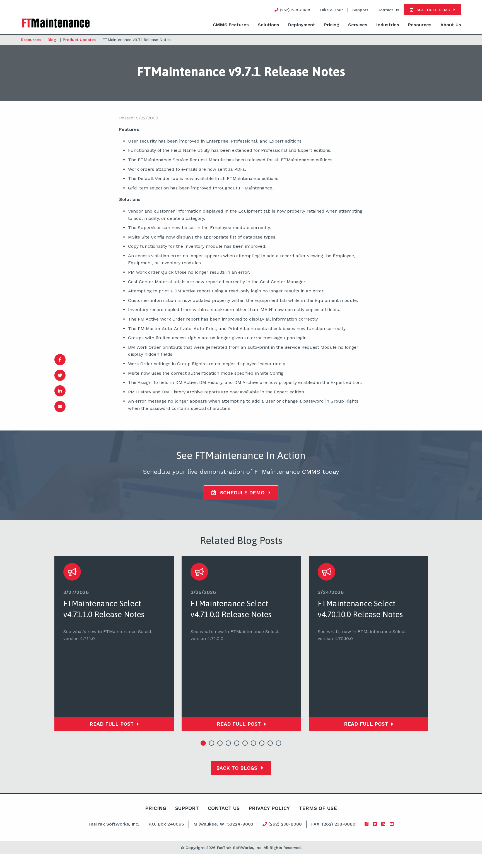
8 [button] (262, 743)
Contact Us (388, 10)
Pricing (331, 24)
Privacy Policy (269, 808)
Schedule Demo (242, 492)
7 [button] (253, 743)
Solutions (268, 24)
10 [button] (278, 743)
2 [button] (212, 743)
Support (360, 10)
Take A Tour (331, 10)
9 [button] (270, 743)
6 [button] (245, 743)
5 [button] (237, 743)
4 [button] (228, 743)
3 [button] (220, 743)
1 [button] (203, 743)
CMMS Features (231, 24)
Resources (420, 24)
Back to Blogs (237, 768)
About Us (450, 24)
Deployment (301, 24)
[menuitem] (230, 25)
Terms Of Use (318, 808)
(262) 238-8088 (284, 824)
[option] (114, 643)
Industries (387, 24)
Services (357, 24)
